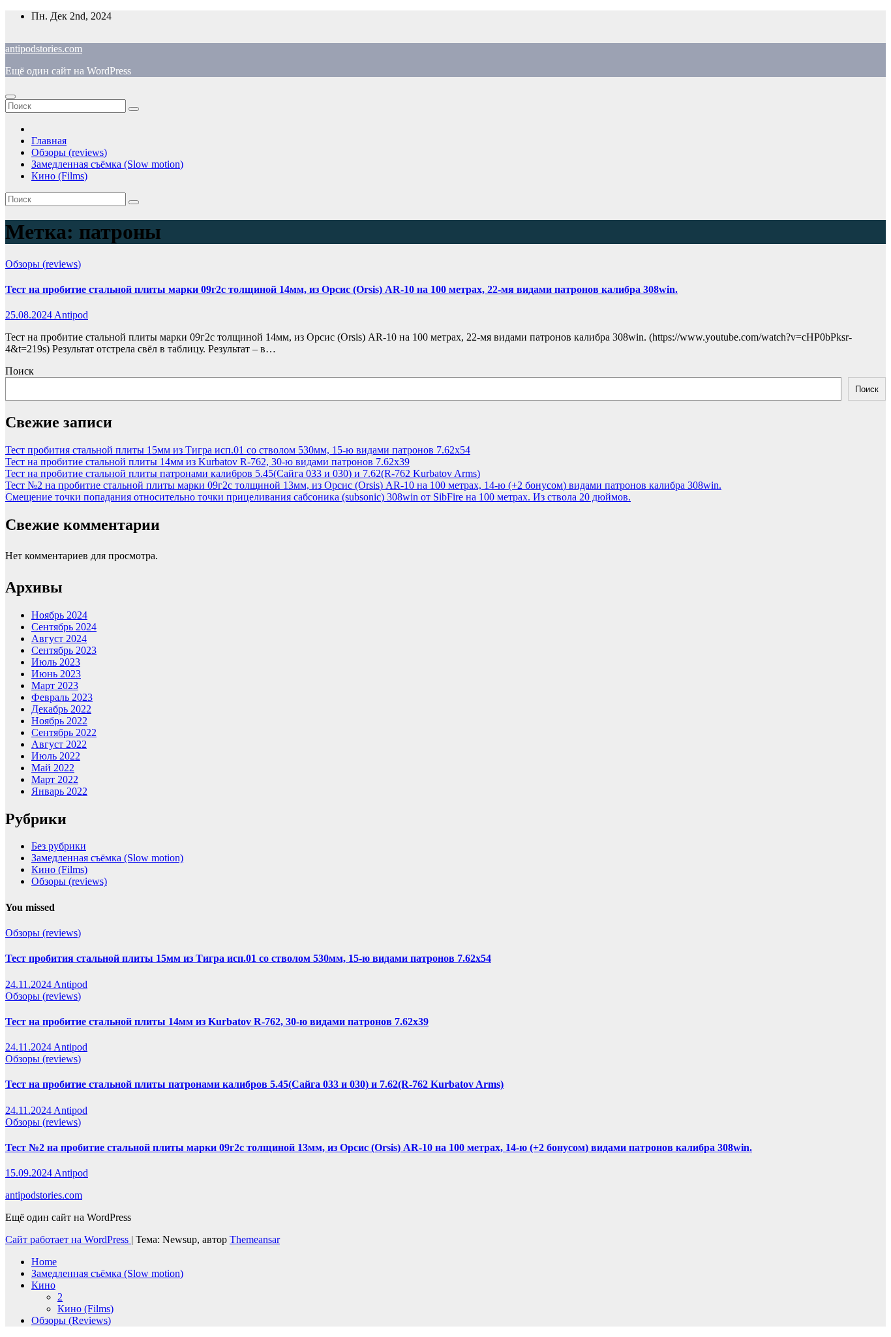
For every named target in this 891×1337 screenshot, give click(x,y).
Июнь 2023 (56, 673)
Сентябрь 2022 (64, 732)
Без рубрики (58, 846)
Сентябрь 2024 (64, 626)
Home (44, 1261)
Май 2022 (52, 767)
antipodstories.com (43, 48)
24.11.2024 (29, 984)
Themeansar (255, 1239)
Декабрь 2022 (61, 709)
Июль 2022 (55, 755)
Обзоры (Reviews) (71, 1320)
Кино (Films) (59, 175)
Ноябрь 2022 (59, 720)
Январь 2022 (59, 791)
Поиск (19, 371)
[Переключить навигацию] (10, 97)
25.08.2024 (29, 314)
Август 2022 (59, 744)
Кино (43, 1285)
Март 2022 (54, 779)
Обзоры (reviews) (69, 152)
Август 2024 (59, 638)
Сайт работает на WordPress (68, 1239)
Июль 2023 (55, 662)
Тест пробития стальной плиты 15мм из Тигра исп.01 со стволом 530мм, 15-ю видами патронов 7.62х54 (237, 449)
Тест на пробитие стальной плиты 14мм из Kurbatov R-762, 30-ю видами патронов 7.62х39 (207, 461)
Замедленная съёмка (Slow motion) (107, 164)
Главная (49, 140)
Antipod (71, 314)
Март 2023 (54, 685)
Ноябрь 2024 (59, 615)
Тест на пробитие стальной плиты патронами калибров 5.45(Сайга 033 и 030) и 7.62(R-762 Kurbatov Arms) (242, 473)
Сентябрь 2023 (64, 650)
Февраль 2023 (62, 697)
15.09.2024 (29, 1172)
